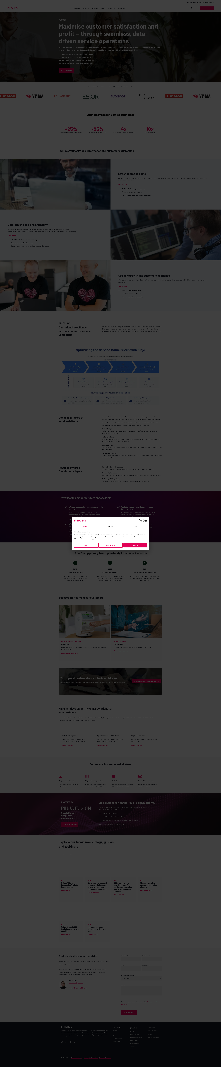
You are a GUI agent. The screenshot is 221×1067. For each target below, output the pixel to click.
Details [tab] (110, 526)
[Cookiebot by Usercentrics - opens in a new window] (139, 520)
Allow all (135, 545)
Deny (85, 545)
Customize (109, 545)
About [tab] (136, 526)
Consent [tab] (84, 526)
